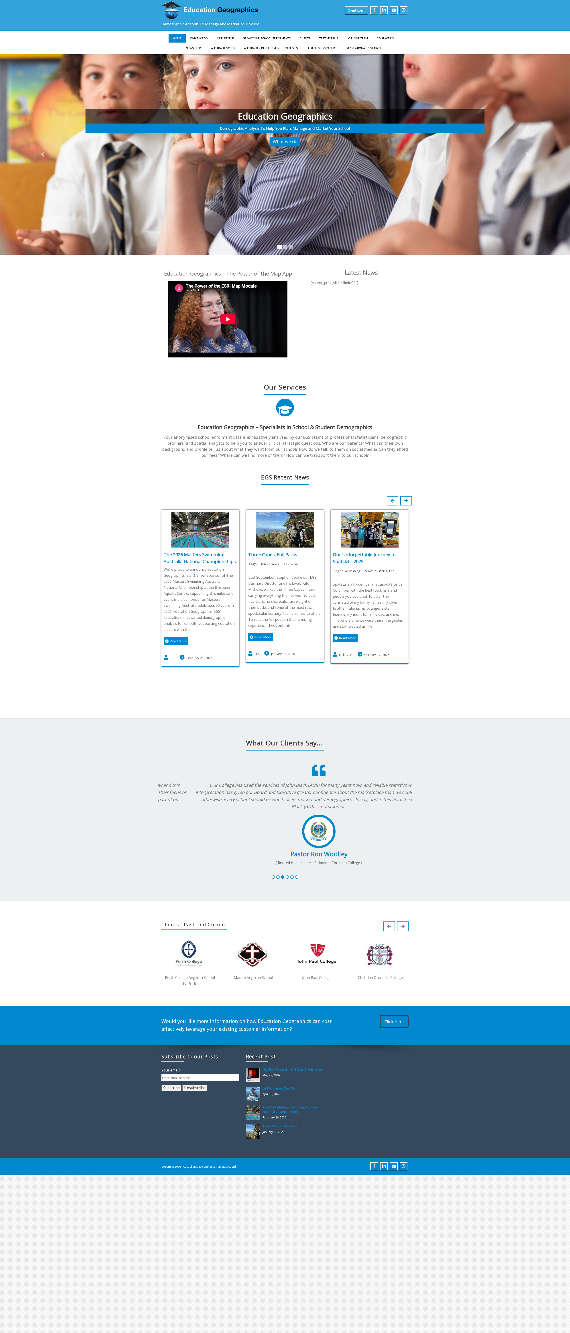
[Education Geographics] (211, 9)
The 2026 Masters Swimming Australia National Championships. (290, 1122)
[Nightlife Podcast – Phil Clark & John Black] (254, 1088)
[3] (282, 890)
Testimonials (329, 38)
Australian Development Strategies (271, 48)
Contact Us (385, 38)
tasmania (291, 577)
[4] (287, 890)
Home (177, 38)
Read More (178, 654)
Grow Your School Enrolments (267, 38)
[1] (273, 890)
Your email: (170, 1083)
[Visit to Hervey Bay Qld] (254, 1107)
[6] (296, 890)
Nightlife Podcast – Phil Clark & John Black (293, 1083)
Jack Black (346, 668)
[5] (292, 890)
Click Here (394, 1035)
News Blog (194, 48)
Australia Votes (223, 48)
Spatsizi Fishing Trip (380, 584)
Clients (305, 38)
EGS (172, 671)
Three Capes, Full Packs (272, 568)
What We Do (199, 38)
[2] (278, 890)
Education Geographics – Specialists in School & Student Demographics (285, 440)
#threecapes (270, 577)
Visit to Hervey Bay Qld (279, 1102)
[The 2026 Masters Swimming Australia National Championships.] (254, 1126)
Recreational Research (363, 48)
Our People (225, 38)
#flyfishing (352, 584)
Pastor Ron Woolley (285, 867)
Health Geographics (322, 48)
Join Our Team (358, 38)
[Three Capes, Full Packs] (254, 1145)
